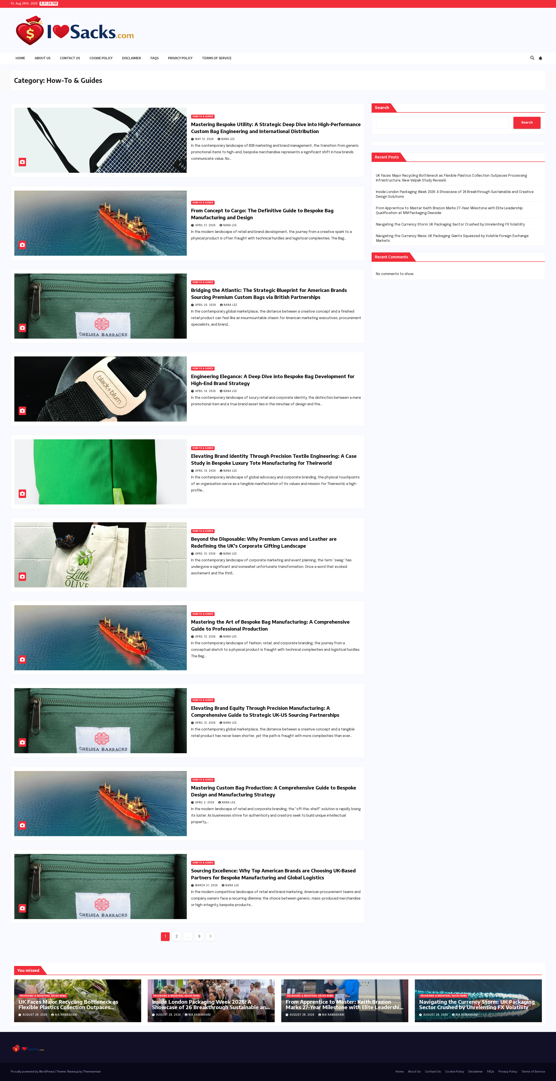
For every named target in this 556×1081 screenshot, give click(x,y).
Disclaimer (131, 58)
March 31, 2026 (207, 885)
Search (382, 107)
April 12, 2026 (206, 723)
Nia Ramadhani (66, 1015)
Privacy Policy (180, 58)
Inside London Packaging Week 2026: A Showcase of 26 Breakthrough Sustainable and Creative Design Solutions (210, 1007)
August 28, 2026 (35, 1015)
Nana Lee (228, 139)
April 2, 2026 (205, 802)
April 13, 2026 (206, 554)
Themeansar (92, 1071)
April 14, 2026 (206, 391)
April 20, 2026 (206, 305)
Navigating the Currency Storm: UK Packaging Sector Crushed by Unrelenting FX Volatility (450, 224)
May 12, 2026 (205, 139)
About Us (42, 58)
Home (20, 58)
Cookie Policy (101, 58)
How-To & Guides (202, 116)
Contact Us (70, 58)
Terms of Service (217, 58)
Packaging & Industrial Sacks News (43, 996)
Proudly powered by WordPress (33, 1071)
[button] (532, 58)
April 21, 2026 (206, 225)
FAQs (155, 58)
